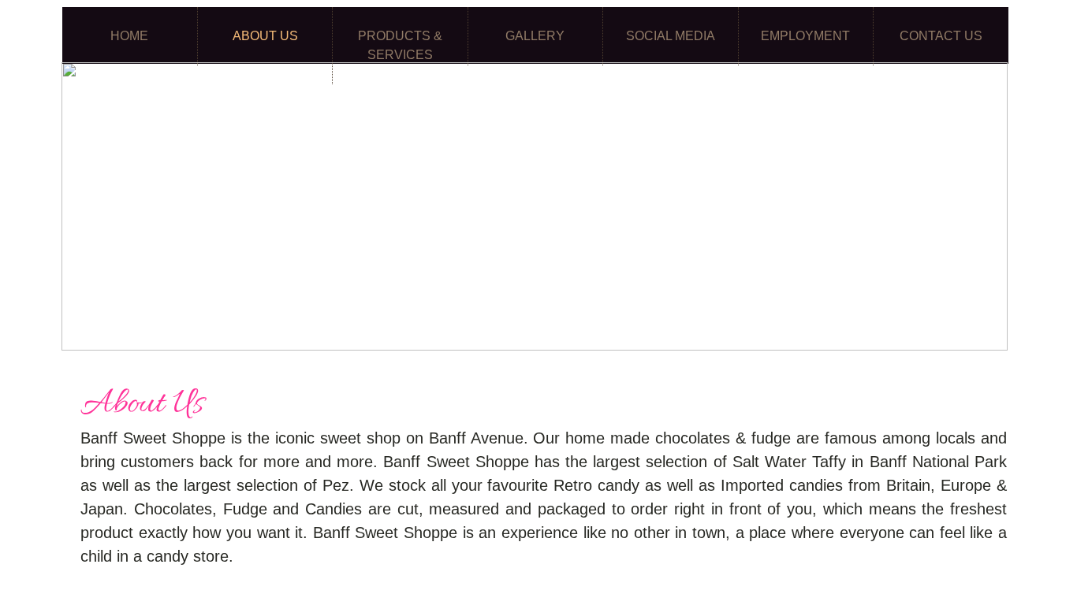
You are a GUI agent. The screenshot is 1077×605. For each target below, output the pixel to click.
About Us (265, 36)
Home (129, 36)
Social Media (670, 36)
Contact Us (941, 36)
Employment (805, 36)
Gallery (535, 36)
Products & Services (400, 45)
